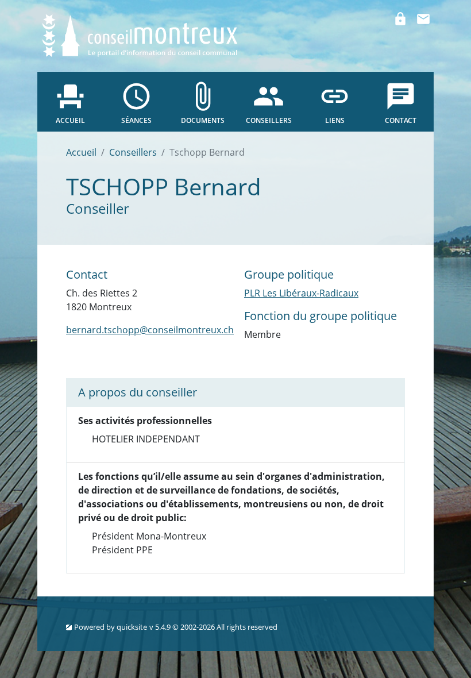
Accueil (81, 152)
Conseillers (133, 152)
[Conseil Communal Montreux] (140, 34)
